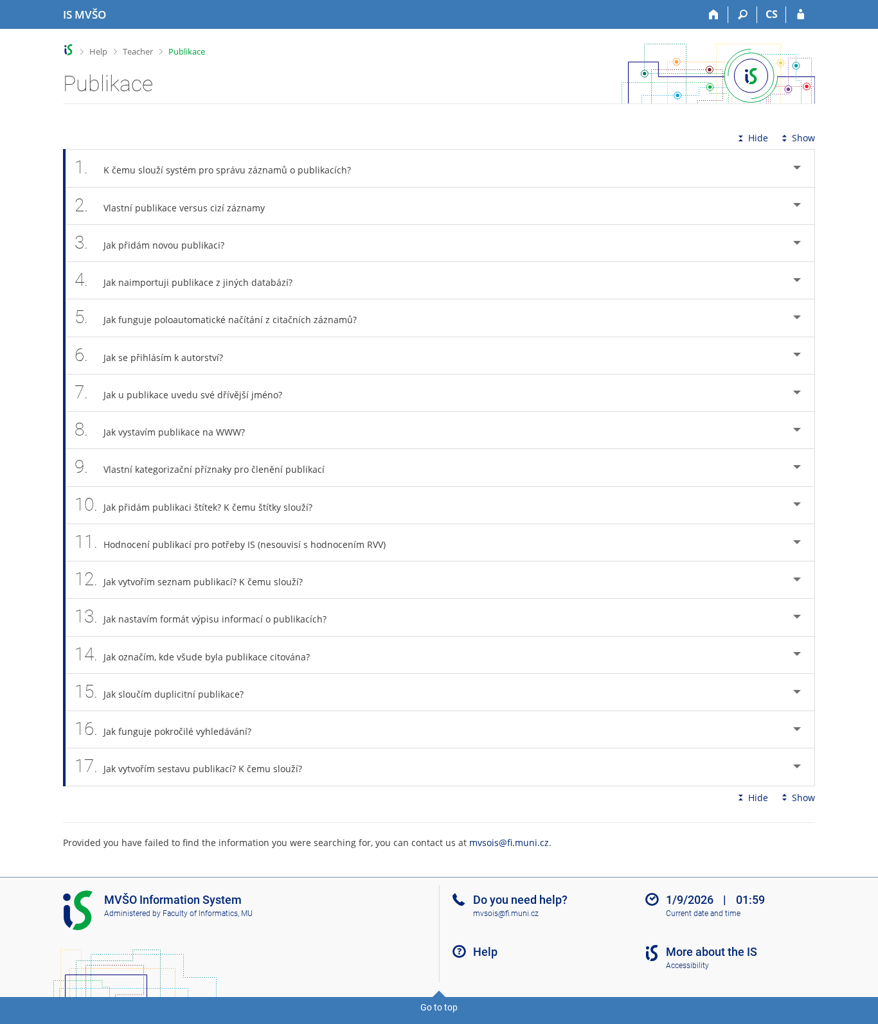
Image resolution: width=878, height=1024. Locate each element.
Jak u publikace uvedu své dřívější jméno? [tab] (178, 392)
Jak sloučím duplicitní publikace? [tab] (159, 691)
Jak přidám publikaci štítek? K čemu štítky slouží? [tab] (193, 504)
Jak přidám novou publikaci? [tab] (149, 242)
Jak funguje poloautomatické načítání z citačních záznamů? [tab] (216, 317)
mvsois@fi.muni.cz (509, 842)
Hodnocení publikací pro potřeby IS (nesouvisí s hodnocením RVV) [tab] (230, 541)
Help (98, 51)
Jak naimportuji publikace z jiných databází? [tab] (183, 279)
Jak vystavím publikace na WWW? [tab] (160, 429)
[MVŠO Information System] (68, 49)
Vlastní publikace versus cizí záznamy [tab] (170, 205)
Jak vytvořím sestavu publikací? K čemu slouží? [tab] (188, 766)
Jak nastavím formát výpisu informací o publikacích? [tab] (201, 616)
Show (803, 138)
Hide (758, 138)
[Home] (713, 14)
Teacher (138, 51)
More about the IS (711, 951)
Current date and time (703, 913)
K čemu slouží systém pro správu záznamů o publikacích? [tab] (213, 167)
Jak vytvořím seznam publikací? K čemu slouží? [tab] (189, 579)
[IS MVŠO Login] (800, 14)
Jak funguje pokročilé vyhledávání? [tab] (163, 728)
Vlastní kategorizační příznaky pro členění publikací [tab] (200, 466)
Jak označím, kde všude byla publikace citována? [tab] (192, 654)
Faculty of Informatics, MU (208, 913)
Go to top (439, 1007)
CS (772, 14)
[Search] (742, 14)
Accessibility (687, 965)
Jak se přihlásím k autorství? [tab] (149, 355)
